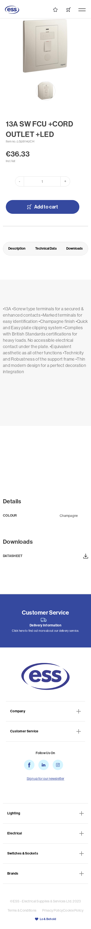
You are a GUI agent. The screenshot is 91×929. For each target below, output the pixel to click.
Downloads (74, 248)
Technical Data (46, 248)
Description (16, 248)
